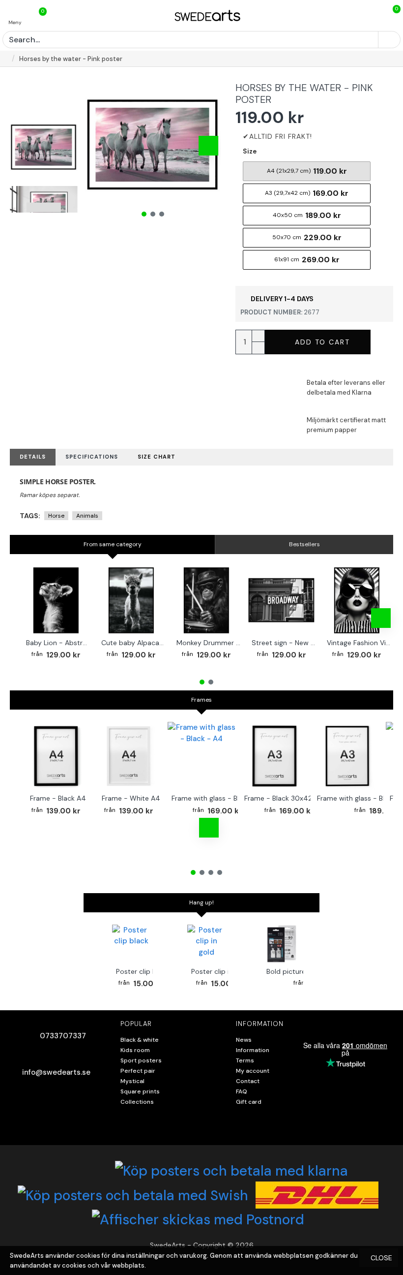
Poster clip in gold (220, 971)
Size (250, 151)
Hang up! (201, 902)
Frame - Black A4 (58, 798)
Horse (56, 516)
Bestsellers (304, 544)
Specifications (91, 456)
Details (33, 456)
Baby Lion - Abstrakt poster (58, 642)
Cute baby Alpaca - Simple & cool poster (133, 642)
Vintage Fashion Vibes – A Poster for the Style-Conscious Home (359, 642)
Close (381, 1257)
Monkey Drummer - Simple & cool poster (208, 642)
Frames (201, 700)
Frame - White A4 (131, 798)
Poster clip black (143, 971)
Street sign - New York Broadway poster (284, 642)
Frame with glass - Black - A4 (219, 798)
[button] (97, 145)
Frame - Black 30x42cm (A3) (291, 798)
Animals (87, 516)
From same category (113, 544)
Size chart (156, 456)
